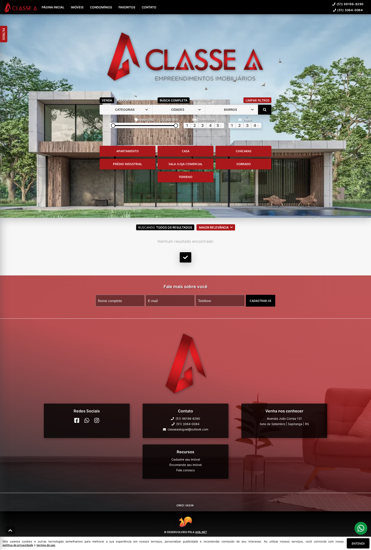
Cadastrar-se (260, 300)
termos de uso (45, 545)
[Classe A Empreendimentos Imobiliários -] (185, 55)
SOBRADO (243, 164)
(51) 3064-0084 (350, 10)
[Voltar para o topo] (10, 530)
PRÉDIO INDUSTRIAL (127, 164)
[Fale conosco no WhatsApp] (86, 420)
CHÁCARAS (243, 151)
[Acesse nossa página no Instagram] (96, 420)
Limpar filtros (257, 100)
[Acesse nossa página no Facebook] (76, 420)
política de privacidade (18, 545)
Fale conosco (185, 470)
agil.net (201, 532)
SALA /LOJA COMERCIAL (186, 164)
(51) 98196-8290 (350, 4)
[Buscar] (264, 110)
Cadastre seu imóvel (185, 459)
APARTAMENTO (127, 151)
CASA (185, 151)
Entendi (358, 543)
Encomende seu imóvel (185, 465)
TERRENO (185, 177)
